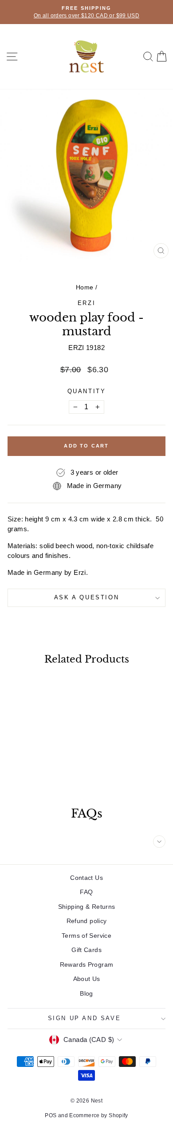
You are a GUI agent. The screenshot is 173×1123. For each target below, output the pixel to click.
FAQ (86, 891)
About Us (86, 978)
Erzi (86, 303)
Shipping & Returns (86, 906)
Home (85, 287)
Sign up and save (84, 1018)
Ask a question (86, 597)
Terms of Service (86, 935)
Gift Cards (86, 949)
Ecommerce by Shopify (98, 1115)
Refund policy (87, 920)
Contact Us (86, 877)
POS (50, 1115)
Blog (86, 993)
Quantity (86, 391)
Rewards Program (87, 964)
